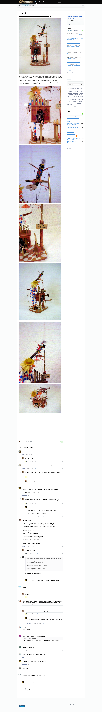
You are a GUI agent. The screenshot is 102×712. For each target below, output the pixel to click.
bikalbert (23, 546)
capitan (21, 441)
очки (75, 97)
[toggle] (51, 16)
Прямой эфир (71, 28)
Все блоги (69, 148)
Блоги (40, 1)
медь (73, 96)
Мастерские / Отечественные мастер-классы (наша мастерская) (73, 124)
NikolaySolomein (70, 41)
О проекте (55, 1)
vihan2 (23, 657)
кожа (70, 94)
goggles (71, 88)
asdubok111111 (70, 69)
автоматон (26, 438)
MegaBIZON (24, 671)
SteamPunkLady (70, 57)
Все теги (69, 80)
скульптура (80, 101)
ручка (69, 99)
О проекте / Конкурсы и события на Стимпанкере (73, 139)
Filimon (23, 650)
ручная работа (73, 99)
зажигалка (76, 91)
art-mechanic (24, 495)
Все (20, 5)
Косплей (77, 94)
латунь (70, 96)
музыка (81, 96)
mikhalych (24, 468)
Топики (36, 1)
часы (76, 104)
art (68, 88)
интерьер (77, 93)
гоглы (79, 89)
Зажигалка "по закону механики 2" (73, 43)
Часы (68, 50)
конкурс (73, 94)
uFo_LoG (23, 677)
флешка (69, 104)
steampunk (76, 88)
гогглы (75, 90)
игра (74, 93)
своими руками (72, 101)
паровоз (78, 97)
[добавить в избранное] (36, 441)
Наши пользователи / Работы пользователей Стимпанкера (75, 16)
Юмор (75, 106)
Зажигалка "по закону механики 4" (73, 62)
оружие (72, 97)
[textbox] (75, 84)
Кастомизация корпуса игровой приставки (75, 53)
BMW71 (23, 590)
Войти (83, 1)
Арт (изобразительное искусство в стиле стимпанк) (73, 131)
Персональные (32, 5)
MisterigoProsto (69, 37)
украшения (79, 103)
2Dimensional (24, 643)
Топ (68, 113)
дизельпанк (70, 91)
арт (81, 88)
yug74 (23, 454)
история (81, 93)
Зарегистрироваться (76, 1)
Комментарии (70, 30)
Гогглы (68, 70)
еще (59, 1)
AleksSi (23, 606)
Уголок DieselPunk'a (71, 134)
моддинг (77, 96)
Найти (83, 5)
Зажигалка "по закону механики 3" (73, 46)
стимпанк (73, 103)
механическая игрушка (32, 438)
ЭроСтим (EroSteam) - (71, 136)
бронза (68, 89)
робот (82, 97)
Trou (22, 631)
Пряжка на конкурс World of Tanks (73, 34)
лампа (80, 94)
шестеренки (81, 104)
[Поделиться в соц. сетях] (34, 441)
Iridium (68, 64)
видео (72, 90)
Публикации (76, 30)
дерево (81, 89)
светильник (80, 99)
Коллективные (25, 5)
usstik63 (68, 33)
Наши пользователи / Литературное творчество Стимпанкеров (72, 143)
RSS (69, 24)
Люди (44, 1)
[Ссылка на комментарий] (33, 454)
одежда (69, 97)
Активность (49, 1)
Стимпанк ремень (70, 58)
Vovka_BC (26, 576)
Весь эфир (69, 72)
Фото (73, 104)
